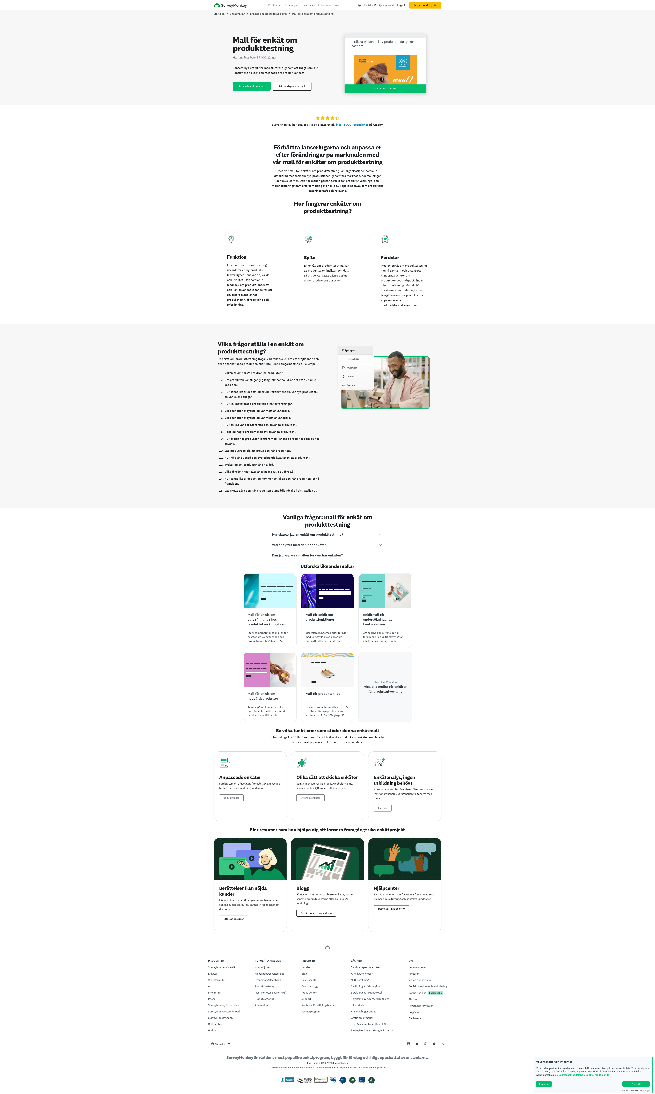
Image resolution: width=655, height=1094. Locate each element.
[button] (327, 535)
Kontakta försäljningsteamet (379, 5)
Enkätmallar (237, 14)
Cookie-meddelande (597, 1074)
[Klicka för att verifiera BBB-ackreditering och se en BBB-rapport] (287, 1081)
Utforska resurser (233, 919)
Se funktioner (231, 798)
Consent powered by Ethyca (633, 1090)
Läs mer (382, 808)
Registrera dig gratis (425, 5)
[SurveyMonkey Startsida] (231, 5)
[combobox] (220, 1044)
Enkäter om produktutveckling (268, 14)
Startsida (219, 14)
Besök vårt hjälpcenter (391, 908)
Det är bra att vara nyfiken (316, 913)
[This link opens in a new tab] (408, 1043)
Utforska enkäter (310, 798)
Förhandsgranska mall (292, 86)
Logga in (401, 5)
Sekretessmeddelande (572, 1074)
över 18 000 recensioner (351, 125)
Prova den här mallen (251, 86)
